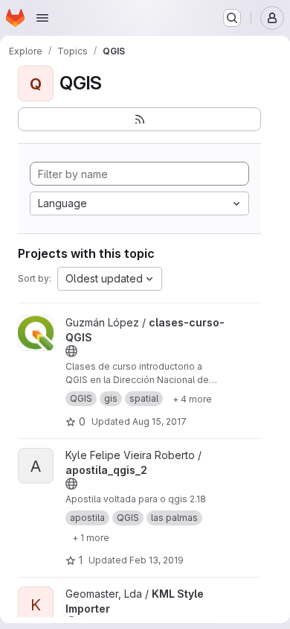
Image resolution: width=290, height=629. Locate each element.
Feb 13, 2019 (156, 560)
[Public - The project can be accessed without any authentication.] (71, 351)
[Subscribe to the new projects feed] (139, 119)
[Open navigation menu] (42, 18)
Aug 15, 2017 (159, 421)
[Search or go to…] (232, 18)
